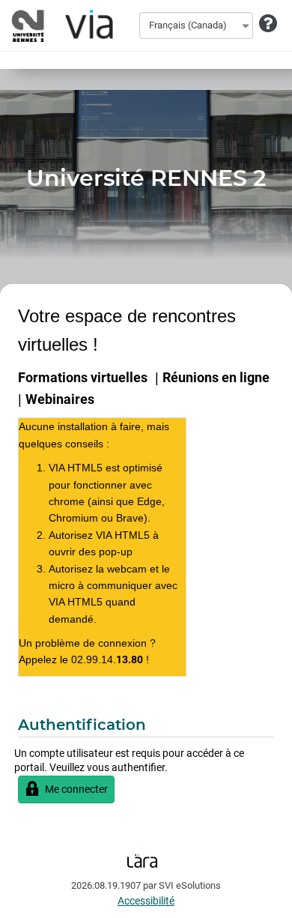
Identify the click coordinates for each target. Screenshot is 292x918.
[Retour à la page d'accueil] (60, 25)
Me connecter (76, 789)
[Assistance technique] (268, 24)
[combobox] (196, 25)
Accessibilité (146, 901)
